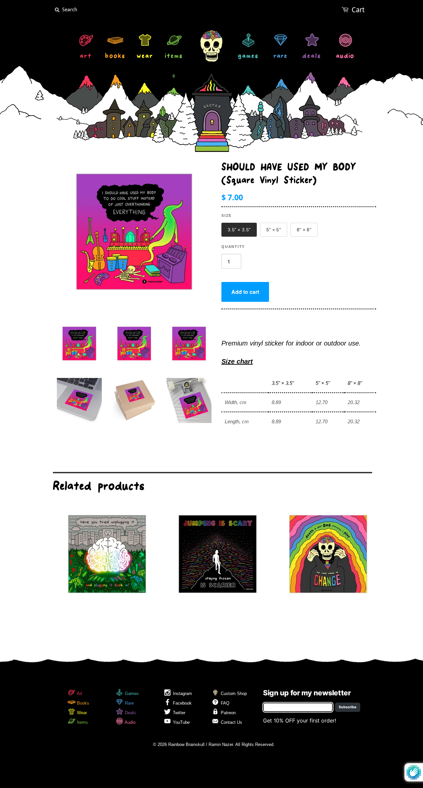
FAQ (224, 703)
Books (82, 703)
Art (79, 693)
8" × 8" (304, 229)
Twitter (178, 712)
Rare (129, 703)
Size (226, 215)
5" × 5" (273, 229)
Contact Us (230, 722)
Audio (129, 722)
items (174, 57)
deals (311, 57)
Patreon (227, 712)
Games (131, 693)
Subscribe (347, 707)
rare (281, 57)
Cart (358, 10)
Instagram (182, 693)
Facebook (182, 703)
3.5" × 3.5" (239, 229)
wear (145, 57)
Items (82, 722)
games (248, 57)
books (115, 57)
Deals (130, 712)
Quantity (233, 247)
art (86, 57)
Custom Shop (233, 693)
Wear (81, 712)
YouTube (181, 722)
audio (345, 57)
